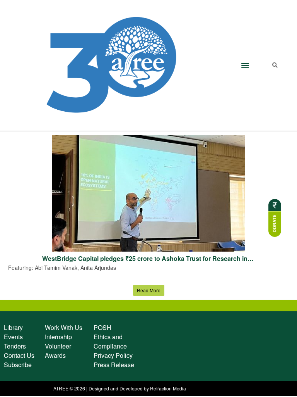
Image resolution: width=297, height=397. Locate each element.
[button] (245, 65)
